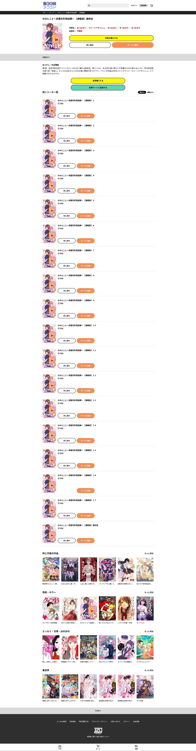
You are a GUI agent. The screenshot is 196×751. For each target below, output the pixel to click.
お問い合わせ (115, 721)
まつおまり (81, 28)
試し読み (90, 45)
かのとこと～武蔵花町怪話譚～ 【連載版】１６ (77, 475)
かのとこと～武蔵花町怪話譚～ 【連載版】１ (76, 100)
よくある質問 (61, 721)
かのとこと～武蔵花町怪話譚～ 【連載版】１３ (77, 400)
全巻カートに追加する (98, 87)
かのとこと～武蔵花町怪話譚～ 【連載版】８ (76, 275)
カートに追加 (132, 45)
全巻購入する (98, 81)
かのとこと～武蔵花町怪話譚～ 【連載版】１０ (77, 325)
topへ (98, 711)
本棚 (136, 749)
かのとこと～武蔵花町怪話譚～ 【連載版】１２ (77, 375)
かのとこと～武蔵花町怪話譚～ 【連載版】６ (76, 225)
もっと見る (149, 553)
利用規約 (72, 721)
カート (98, 749)
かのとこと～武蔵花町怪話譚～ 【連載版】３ (76, 150)
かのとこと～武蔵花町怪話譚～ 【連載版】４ (76, 175)
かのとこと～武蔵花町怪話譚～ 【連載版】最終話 (78, 525)
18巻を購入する (111, 38)
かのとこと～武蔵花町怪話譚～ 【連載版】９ (76, 300)
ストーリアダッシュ (97, 28)
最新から (150, 92)
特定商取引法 (83, 721)
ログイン (134, 5)
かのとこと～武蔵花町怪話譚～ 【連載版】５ (76, 200)
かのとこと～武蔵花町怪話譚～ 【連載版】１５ (77, 450)
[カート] (151, 5)
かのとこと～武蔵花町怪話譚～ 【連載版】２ (76, 125)
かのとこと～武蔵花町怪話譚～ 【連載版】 (71, 12)
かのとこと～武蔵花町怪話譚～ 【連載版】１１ (77, 350)
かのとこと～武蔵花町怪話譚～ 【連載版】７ (76, 250)
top (43, 12)
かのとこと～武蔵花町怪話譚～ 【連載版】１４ (77, 425)
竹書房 (79, 31)
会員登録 (143, 5)
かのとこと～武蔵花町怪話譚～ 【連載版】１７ (77, 500)
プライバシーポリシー (100, 721)
